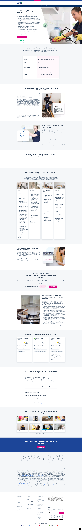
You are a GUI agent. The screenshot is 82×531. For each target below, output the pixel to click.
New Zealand (33, 525)
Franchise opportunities (20, 507)
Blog (17, 510)
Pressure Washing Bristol (60, 482)
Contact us (28, 499)
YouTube (57, 516)
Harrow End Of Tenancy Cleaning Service (36, 475)
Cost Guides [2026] (19, 496)
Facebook (49, 516)
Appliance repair (39, 509)
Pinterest (54, 516)
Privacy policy (29, 505)
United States (42, 525)
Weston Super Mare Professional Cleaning (23, 483)
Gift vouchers (18, 503)
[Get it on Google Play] (55, 519)
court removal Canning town (53, 484)
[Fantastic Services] (20, 2)
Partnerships (18, 509)
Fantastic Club (19, 502)
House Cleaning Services (40, 496)
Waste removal (39, 505)
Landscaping (39, 499)
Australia (24, 525)
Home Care (39, 517)
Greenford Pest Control (25, 475)
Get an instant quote (41, 447)
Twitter (52, 516)
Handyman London (40, 512)
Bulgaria (60, 525)
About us (28, 496)
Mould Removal (39, 518)
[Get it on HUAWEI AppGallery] (61, 519)
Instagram (60, 516)
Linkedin (63, 516)
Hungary (51, 525)
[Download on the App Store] (50, 519)
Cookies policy (29, 508)
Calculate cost (53, 286)
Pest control (39, 508)
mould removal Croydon (43, 484)
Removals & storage (40, 504)
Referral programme (19, 506)
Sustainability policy (30, 504)
